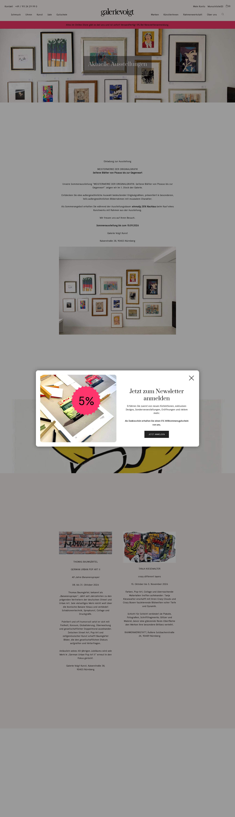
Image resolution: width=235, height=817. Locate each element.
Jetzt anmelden (157, 434)
